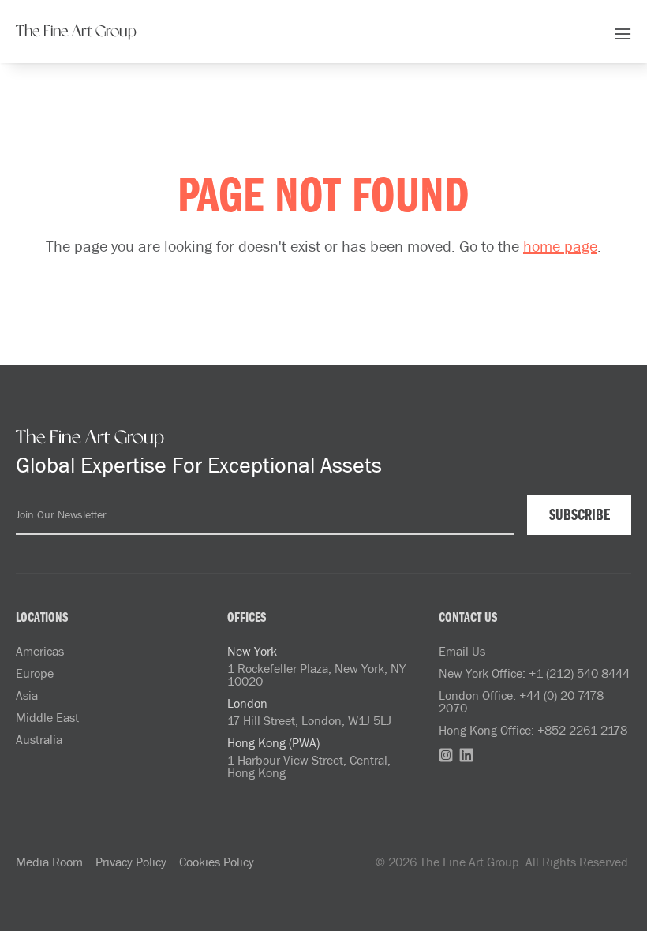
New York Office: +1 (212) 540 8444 (534, 673)
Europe (35, 673)
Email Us (462, 651)
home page (560, 245)
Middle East (47, 717)
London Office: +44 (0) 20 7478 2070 (521, 701)
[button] (623, 31)
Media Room (49, 861)
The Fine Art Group (76, 31)
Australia (39, 739)
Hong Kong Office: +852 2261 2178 (533, 729)
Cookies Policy (216, 861)
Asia (27, 695)
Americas (40, 651)
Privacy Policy (130, 861)
